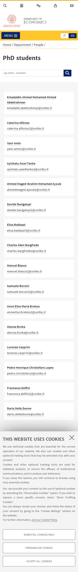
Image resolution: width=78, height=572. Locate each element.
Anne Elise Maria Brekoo (23, 306)
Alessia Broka (16, 327)
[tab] (65, 35)
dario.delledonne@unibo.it (25, 414)
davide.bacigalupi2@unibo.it (26, 210)
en (72, 35)
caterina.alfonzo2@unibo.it (25, 128)
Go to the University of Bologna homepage (12, 21)
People (38, 44)
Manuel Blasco (17, 265)
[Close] (72, 437)
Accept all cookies (39, 561)
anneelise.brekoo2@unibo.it (26, 312)
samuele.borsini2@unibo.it (25, 292)
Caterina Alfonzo (18, 123)
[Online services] (39, 6)
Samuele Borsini (18, 286)
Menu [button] (8, 35)
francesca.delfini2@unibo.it (25, 394)
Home (7, 44)
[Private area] (56, 6)
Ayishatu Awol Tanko (21, 163)
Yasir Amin (14, 143)
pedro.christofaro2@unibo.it (26, 373)
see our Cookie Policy (44, 520)
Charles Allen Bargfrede (23, 245)
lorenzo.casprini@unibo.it (24, 353)
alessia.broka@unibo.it (22, 332)
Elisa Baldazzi (16, 225)
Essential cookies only (39, 534)
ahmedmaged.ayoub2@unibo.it (28, 190)
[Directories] (22, 6)
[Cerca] (67, 73)
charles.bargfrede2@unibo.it (26, 251)
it (64, 35)
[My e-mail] (72, 6)
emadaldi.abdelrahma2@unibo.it (29, 108)
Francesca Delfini (18, 388)
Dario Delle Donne (19, 408)
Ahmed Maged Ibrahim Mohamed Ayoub (34, 184)
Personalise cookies (39, 548)
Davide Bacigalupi (19, 204)
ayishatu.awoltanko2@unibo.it (27, 169)
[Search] (5, 6)
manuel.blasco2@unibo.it (24, 271)
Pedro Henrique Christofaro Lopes (30, 367)
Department (22, 44)
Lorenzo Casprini (18, 347)
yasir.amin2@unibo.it (21, 149)
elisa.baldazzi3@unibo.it (23, 230)
